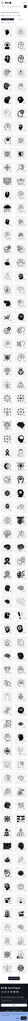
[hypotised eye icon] (21, 724)
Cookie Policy (16, 1013)
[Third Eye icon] (21, 452)
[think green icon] (7, 588)
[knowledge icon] (21, 371)
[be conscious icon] (7, 507)
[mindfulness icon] (21, 439)
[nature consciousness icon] (7, 235)
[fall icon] (21, 859)
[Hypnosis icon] (21, 520)
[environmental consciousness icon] (21, 181)
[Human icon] (21, 480)
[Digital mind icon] (21, 927)
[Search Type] (3, 6)
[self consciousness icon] (21, 262)
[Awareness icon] (7, 371)
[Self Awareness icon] (7, 724)
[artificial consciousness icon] (21, 249)
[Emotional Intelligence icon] (21, 697)
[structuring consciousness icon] (7, 195)
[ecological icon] (21, 846)
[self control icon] (7, 764)
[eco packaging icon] (7, 859)
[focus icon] (21, 357)
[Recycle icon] (7, 927)
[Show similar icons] (10, 35)
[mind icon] (7, 466)
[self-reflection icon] (7, 615)
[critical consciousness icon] (21, 222)
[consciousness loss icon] (7, 317)
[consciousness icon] (7, 32)
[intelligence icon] (7, 480)
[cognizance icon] (7, 968)
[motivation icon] (7, 819)
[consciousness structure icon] (7, 222)
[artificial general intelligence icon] (7, 873)
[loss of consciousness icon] (7, 249)
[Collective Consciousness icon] (7, 167)
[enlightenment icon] (7, 642)
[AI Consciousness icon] (21, 317)
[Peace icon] (7, 914)
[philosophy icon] (7, 493)
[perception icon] (21, 805)
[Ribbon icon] (7, 452)
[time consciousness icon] (21, 290)
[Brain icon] (21, 425)
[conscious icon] (7, 629)
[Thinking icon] (21, 629)
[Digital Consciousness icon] (21, 167)
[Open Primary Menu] (2, 2)
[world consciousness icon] (21, 195)
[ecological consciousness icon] (7, 290)
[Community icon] (21, 832)
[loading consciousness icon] (7, 181)
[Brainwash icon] (21, 561)
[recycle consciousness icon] (21, 208)
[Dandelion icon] (7, 357)
